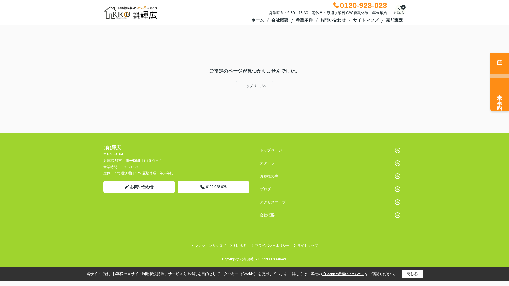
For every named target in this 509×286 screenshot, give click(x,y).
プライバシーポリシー (272, 246)
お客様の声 (269, 176)
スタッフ (267, 163)
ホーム (257, 20)
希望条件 (304, 20)
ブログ (265, 189)
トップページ (271, 150)
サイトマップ (366, 20)
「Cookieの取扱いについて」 (343, 274)
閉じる (412, 274)
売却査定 (394, 20)
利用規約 (240, 246)
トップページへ (255, 86)
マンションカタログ (210, 246)
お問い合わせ (333, 20)
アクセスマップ (273, 202)
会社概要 (279, 20)
